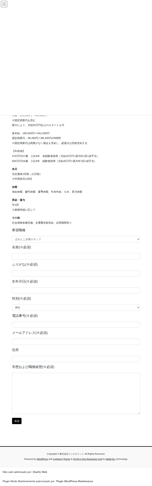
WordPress (42, 459)
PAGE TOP (145, 468)
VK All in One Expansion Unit (87, 459)
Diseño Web (40, 471)
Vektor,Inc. (110, 459)
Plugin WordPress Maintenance (74, 481)
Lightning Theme (61, 459)
